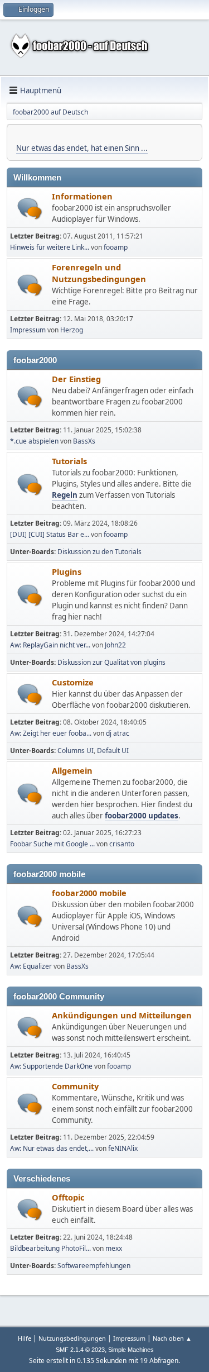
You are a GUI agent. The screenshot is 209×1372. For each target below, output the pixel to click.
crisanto (121, 844)
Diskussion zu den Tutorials (99, 551)
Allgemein (72, 770)
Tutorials (69, 460)
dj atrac (117, 733)
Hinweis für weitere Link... (49, 247)
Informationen (82, 196)
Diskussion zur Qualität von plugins (111, 662)
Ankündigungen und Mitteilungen (122, 1015)
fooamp (116, 247)
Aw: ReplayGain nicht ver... (50, 645)
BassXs (84, 441)
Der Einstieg (76, 378)
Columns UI (75, 750)
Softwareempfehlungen (93, 1265)
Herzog (71, 330)
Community (75, 1086)
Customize (73, 682)
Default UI (113, 750)
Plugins (66, 571)
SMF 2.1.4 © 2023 (80, 1349)
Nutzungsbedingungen (72, 1338)
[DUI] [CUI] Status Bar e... (49, 534)
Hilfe (24, 1338)
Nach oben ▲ (172, 1338)
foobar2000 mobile (89, 892)
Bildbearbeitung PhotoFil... (50, 1248)
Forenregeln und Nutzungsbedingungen (99, 272)
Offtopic (68, 1197)
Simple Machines (131, 1349)
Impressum (28, 330)
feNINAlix (123, 1148)
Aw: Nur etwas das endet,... (52, 1148)
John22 (115, 645)
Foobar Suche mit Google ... (52, 844)
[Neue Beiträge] (29, 208)
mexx (113, 1248)
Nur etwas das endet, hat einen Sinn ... (82, 148)
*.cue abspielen (34, 441)
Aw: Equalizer (31, 966)
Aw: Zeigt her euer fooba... (50, 733)
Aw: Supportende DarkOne (51, 1066)
